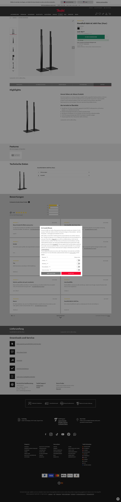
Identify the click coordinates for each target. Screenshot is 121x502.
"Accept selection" (45, 249)
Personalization (45, 266)
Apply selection (51, 273)
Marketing (44, 263)
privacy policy (73, 252)
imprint (42, 254)
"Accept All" (55, 244)
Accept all (71, 273)
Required (44, 257)
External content (45, 270)
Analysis (43, 260)
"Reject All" (54, 239)
